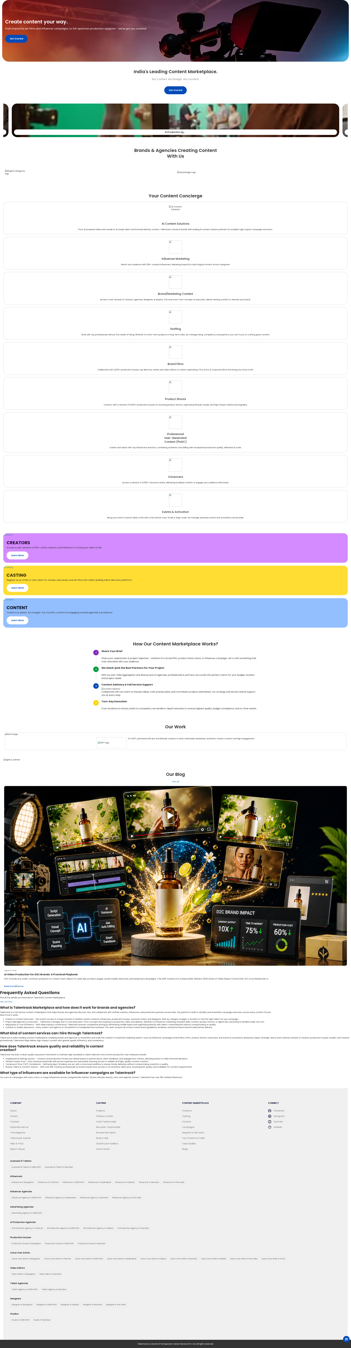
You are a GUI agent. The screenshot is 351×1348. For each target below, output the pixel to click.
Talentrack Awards (20, 1138)
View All (175, 781)
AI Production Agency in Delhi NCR (63, 1228)
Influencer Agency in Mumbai (94, 1197)
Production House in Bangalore (26, 1243)
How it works (103, 1149)
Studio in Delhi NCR (20, 1320)
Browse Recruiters (106, 1132)
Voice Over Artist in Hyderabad (121, 1258)
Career (14, 1116)
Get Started (16, 38)
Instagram (279, 1116)
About (13, 1110)
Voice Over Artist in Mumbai (183, 1258)
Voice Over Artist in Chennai (57, 1258)
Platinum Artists (104, 1116)
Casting (186, 1116)
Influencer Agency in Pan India (126, 1197)
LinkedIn (278, 1127)
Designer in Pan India (116, 1304)
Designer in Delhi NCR (46, 1304)
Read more (9, 986)
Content (186, 1121)
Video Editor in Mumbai (50, 1274)
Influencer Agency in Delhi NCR (26, 1197)
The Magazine (17, 1132)
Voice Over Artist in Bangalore (26, 1258)
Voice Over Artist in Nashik (213, 1258)
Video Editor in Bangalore (23, 1274)
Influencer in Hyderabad (99, 1182)
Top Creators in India (193, 1138)
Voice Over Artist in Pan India (243, 1258)
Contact (14, 1121)
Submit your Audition (107, 1143)
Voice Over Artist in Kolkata (153, 1258)
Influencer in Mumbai (149, 1182)
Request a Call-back (193, 1132)
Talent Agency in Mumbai (54, 1289)
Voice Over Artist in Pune (273, 1258)
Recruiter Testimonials (108, 1127)
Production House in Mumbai (91, 1243)
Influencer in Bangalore (23, 1182)
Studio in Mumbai (42, 1320)
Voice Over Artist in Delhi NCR (89, 1258)
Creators (187, 1110)
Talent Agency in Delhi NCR (24, 1289)
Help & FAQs (16, 1143)
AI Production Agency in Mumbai (133, 1228)
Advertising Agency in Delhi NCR (27, 1213)
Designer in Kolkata (70, 1304)
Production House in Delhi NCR (59, 1243)
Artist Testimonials (106, 1121)
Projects (100, 1110)
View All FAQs (6, 1001)
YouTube (278, 1121)
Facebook (279, 1110)
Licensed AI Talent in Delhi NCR (26, 1167)
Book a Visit (102, 1138)
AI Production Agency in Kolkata (98, 1228)
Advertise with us (19, 1127)
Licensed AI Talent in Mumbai (59, 1167)
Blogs (185, 1149)
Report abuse (17, 1149)
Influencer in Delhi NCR (73, 1182)
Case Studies (189, 1143)
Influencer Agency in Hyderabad (60, 1197)
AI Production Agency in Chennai (27, 1228)
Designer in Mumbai (92, 1304)
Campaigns (188, 1127)
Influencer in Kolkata (125, 1182)
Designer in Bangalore (22, 1304)
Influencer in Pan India (173, 1182)
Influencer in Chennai (48, 1182)
